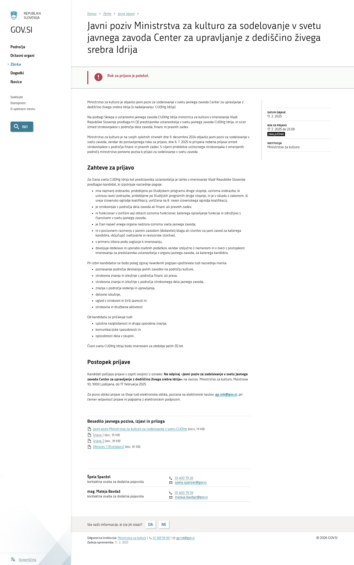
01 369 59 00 (161, 538)
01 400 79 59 (184, 493)
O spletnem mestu (22, 109)
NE (163, 524)
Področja (17, 46)
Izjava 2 (98, 441)
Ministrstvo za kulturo (132, 538)
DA (150, 524)
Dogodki (17, 73)
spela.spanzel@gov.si (190, 482)
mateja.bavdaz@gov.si (191, 497)
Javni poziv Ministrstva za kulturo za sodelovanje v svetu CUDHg (140, 429)
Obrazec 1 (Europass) (108, 446)
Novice (16, 81)
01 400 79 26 (184, 478)
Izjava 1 (98, 435)
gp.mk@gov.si (185, 538)
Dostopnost (18, 103)
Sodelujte (16, 97)
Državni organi (22, 55)
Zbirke (15, 64)
